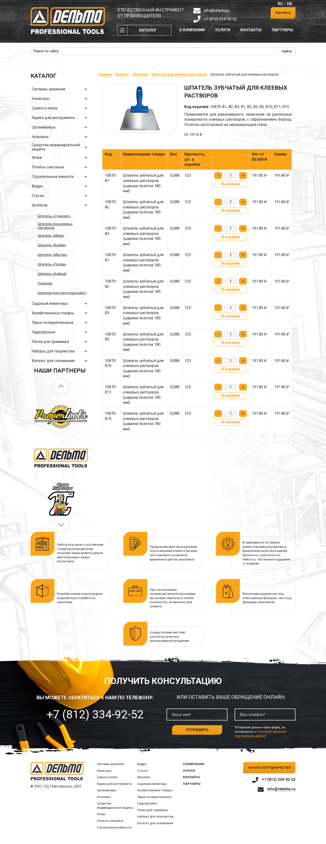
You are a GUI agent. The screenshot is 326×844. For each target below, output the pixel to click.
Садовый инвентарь (50, 303)
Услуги (222, 30)
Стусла (38, 195)
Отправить (197, 730)
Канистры (40, 98)
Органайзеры (44, 127)
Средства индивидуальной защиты (56, 147)
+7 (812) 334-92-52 (220, 19)
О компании (192, 30)
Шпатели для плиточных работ (62, 293)
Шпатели (39, 205)
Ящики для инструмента (53, 117)
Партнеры (282, 30)
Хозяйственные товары (53, 313)
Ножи (37, 157)
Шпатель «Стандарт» (54, 216)
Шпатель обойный (52, 274)
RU (280, 3)
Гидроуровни (43, 332)
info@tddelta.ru (216, 10)
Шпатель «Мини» (51, 236)
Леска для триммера (50, 341)
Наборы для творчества (53, 351)
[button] (61, 386)
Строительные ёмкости (53, 176)
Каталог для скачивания (53, 360)
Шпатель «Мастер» (53, 255)
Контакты (251, 30)
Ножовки (40, 137)
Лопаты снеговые (48, 167)
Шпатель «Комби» (52, 245)
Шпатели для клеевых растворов (55, 226)
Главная (105, 74)
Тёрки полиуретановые (53, 322)
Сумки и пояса (44, 108)
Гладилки (45, 283)
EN (289, 3)
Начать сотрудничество (269, 767)
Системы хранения (48, 89)
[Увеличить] (139, 108)
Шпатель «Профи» (52, 264)
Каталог (148, 30)
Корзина (283, 13)
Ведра (37, 186)
